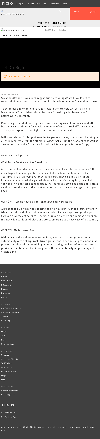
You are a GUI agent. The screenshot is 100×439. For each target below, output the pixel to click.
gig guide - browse (10, 312)
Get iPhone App (8, 412)
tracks (62, 29)
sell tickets (6, 363)
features (49, 29)
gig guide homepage (11, 308)
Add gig (19, 3)
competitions (7, 344)
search (62, 13)
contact (5, 355)
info (3, 379)
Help (65, 3)
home (4, 276)
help (3, 340)
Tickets (43, 22)
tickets (4, 316)
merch (4, 297)
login (4, 331)
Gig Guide (59, 22)
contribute (6, 367)
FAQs (3, 375)
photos (4, 289)
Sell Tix (30, 3)
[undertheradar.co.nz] (13, 13)
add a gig (5, 320)
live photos (59, 26)
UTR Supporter (8, 395)
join (3, 335)
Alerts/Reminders (9, 390)
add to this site (8, 371)
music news (6, 280)
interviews (6, 285)
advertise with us (9, 359)
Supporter (54, 3)
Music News (41, 26)
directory (5, 293)
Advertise (41, 3)
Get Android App (9, 417)
